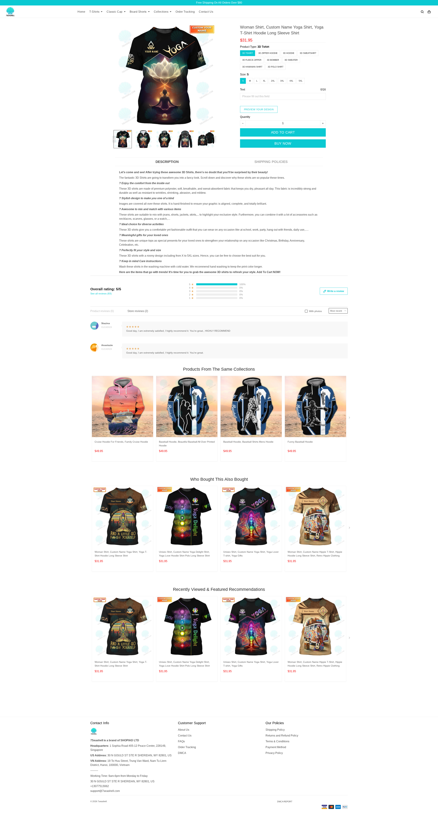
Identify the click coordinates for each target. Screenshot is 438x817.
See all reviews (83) (101, 293)
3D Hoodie (288, 53)
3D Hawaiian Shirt (252, 67)
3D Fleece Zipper (251, 60)
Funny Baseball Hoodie (300, 441)
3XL (282, 81)
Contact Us (206, 11)
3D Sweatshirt (308, 53)
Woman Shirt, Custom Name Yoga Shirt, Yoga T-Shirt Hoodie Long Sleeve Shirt (121, 553)
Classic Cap (115, 11)
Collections (161, 11)
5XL (300, 81)
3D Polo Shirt (275, 67)
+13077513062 (99, 786)
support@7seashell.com (105, 790)
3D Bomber (273, 60)
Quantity (245, 116)
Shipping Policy (275, 729)
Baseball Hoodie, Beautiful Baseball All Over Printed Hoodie (187, 443)
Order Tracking (185, 11)
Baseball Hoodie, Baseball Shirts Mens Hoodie (248, 441)
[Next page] (214, 139)
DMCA (182, 753)
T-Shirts (94, 11)
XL (264, 81)
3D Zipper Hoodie (268, 53)
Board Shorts (138, 11)
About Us (183, 729)
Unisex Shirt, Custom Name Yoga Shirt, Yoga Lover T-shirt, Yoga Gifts (251, 553)
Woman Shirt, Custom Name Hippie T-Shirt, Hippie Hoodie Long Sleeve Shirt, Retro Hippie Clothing (315, 553)
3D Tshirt (263, 46)
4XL (291, 81)
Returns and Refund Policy (282, 735)
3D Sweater (291, 60)
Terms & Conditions (277, 741)
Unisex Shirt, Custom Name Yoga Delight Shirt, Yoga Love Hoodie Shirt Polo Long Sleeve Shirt (184, 553)
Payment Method (276, 747)
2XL (273, 81)
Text (242, 89)
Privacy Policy (274, 753)
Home (81, 11)
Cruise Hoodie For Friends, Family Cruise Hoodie (121, 441)
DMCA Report (284, 801)
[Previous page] (114, 139)
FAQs (181, 741)
